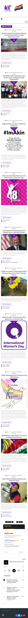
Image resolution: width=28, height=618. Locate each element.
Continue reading (6, 63)
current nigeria (5, 166)
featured (4, 221)
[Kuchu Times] (14, 8)
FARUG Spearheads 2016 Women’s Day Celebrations (14, 376)
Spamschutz (4, 613)
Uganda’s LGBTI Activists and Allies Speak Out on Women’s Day (14, 318)
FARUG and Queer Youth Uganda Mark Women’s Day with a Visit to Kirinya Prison (14, 273)
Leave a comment (6, 65)
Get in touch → (20, 552)
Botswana (4, 114)
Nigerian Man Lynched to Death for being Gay (14, 124)
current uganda (5, 66)
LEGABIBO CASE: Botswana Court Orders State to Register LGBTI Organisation (14, 77)
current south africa (7, 516)
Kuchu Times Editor (18, 72)
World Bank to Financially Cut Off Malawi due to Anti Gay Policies (14, 231)
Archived (14, 31)
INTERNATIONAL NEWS (14, 262)
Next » (20, 522)
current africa (5, 469)
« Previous (8, 522)
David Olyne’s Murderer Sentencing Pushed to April (14, 480)
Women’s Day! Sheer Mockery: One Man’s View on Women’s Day (14, 176)
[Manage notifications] (3, 615)
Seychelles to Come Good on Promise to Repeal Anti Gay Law (14, 436)
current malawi (5, 262)
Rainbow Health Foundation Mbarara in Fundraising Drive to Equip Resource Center (14, 35)
